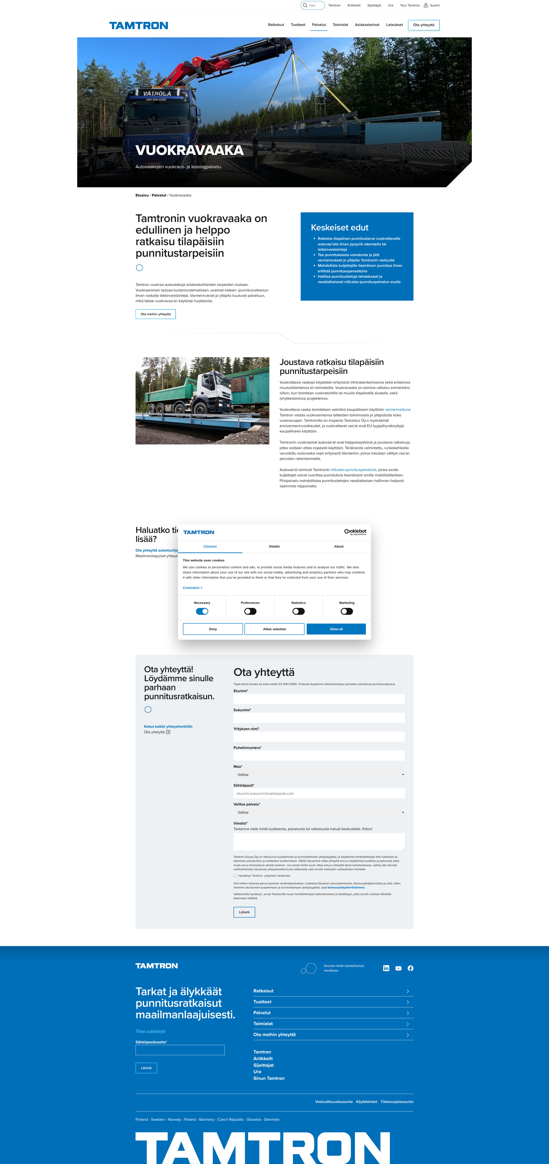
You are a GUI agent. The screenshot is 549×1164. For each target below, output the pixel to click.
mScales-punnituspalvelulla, (354, 469)
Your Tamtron (410, 5)
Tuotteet (298, 24)
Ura (390, 5)
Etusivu (142, 195)
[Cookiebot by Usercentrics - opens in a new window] (347, 532)
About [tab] (339, 546)
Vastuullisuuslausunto (334, 1101)
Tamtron (334, 5)
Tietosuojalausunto (397, 1101)
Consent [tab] (210, 546)
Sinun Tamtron (269, 1078)
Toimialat (340, 24)
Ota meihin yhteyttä (156, 314)
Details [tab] (274, 546)
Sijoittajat (374, 5)
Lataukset (394, 24)
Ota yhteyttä (423, 25)
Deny (213, 629)
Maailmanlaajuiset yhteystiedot (161, 555)
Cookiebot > (193, 588)
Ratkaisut (276, 24)
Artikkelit (353, 5)
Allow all (336, 629)
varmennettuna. (398, 409)
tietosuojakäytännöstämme (345, 887)
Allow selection (274, 629)
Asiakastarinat (367, 24)
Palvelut (319, 24)
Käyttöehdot (366, 1101)
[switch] (250, 611)
